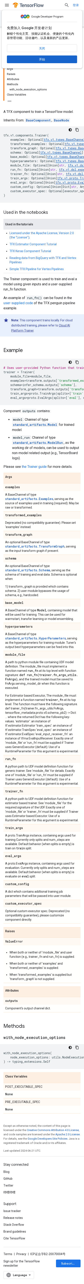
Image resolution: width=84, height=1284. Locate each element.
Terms (7, 1254)
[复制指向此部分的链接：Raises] (19, 931)
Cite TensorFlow (14, 1238)
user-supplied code (18, 303)
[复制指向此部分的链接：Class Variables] (31, 1076)
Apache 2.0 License (67, 1134)
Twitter (8, 1185)
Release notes (13, 1218)
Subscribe (68, 1263)
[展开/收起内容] (9, 99)
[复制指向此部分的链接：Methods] (29, 1026)
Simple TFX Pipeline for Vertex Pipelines (36, 269)
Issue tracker (12, 1211)
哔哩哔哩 (9, 1192)
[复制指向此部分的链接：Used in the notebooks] (52, 212)
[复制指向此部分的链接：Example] (27, 350)
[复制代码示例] (77, 129)
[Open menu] (7, 5)
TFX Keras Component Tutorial (30, 251)
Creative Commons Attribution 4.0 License (53, 1130)
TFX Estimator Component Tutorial (33, 244)
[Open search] (66, 5)
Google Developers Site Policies (47, 1138)
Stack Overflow (13, 1224)
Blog (6, 1171)
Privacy (21, 1254)
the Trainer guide (34, 467)
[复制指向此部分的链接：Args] (16, 477)
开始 (42, 59)
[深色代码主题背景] (70, 129)
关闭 (42, 48)
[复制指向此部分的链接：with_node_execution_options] (69, 1037)
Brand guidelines (14, 1231)
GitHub (7, 1178)
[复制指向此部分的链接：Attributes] (23, 990)
